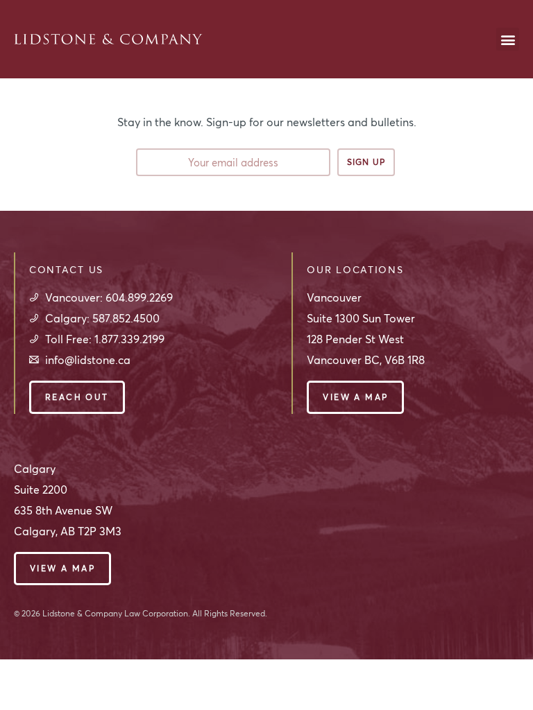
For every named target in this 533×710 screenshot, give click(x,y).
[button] (507, 39)
